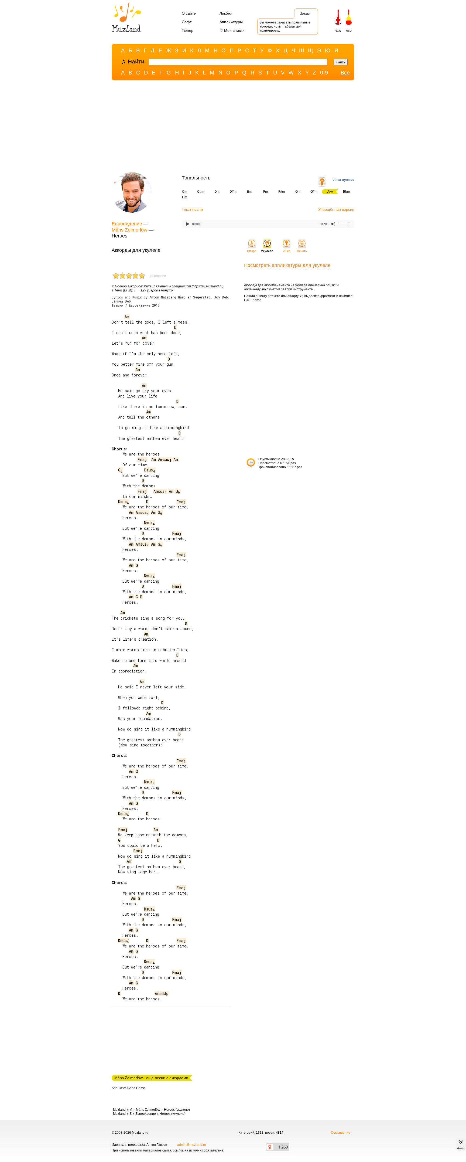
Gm (297, 191)
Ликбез (226, 13)
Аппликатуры (231, 22)
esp (349, 30)
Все (345, 73)
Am (127, 316)
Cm (184, 191)
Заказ (305, 13)
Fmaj (142, 459)
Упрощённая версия (336, 209)
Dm (217, 191)
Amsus (164, 459)
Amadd (161, 993)
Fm (265, 191)
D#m (233, 191)
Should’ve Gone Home (128, 1088)
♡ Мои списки (232, 30)
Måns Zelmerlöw (129, 230)
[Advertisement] (233, 127)
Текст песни (192, 209)
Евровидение (127, 223)
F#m (281, 191)
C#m (200, 191)
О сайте (189, 13)
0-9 (324, 73)
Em (249, 191)
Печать (302, 251)
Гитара (251, 251)
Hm (184, 197)
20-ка (286, 251)
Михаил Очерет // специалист (167, 286)
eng (338, 30)
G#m (313, 191)
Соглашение (340, 1132)
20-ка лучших (343, 180)
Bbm (346, 191)
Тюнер (187, 30)
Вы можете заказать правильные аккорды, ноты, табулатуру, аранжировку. (284, 26)
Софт (186, 22)
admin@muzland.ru (191, 1145)
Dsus (149, 470)
